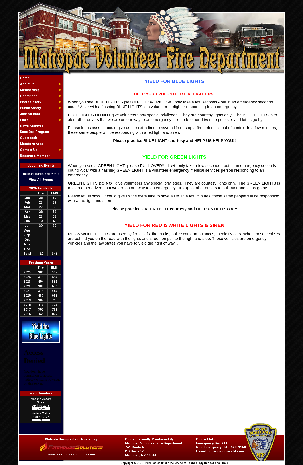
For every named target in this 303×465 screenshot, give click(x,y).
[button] (38, 84)
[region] (41, 117)
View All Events (41, 180)
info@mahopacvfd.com (225, 451)
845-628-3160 (234, 447)
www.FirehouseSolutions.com (71, 454)
